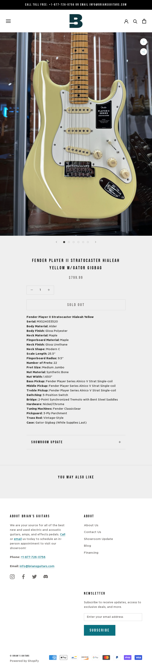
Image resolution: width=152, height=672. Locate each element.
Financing (91, 552)
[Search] (135, 21)
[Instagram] (12, 577)
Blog (87, 546)
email (18, 539)
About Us (91, 525)
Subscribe (100, 630)
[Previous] (56, 242)
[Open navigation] (8, 21)
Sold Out (76, 304)
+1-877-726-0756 (62, 5)
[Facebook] (23, 577)
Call (62, 534)
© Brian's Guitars (19, 656)
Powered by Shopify (24, 661)
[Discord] (45, 577)
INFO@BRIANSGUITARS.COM (108, 5)
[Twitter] (34, 577)
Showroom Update (47, 442)
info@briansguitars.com (37, 566)
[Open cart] (144, 21)
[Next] (95, 242)
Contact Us (92, 532)
